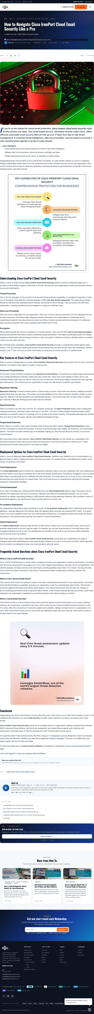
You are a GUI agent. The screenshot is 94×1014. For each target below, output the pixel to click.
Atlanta (44, 959)
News (61, 959)
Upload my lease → (47, 836)
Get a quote (88, 1)
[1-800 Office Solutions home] (5, 7)
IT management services (58, 736)
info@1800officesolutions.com (10, 974)
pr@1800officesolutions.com (10, 978)
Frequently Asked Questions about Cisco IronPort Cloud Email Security (24, 815)
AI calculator (63, 962)
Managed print (28, 952)
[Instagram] (12, 996)
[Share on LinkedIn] (11, 55)
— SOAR (26, 967)
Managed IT (27, 957)
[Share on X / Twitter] (7, 55)
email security (27, 135)
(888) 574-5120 (7, 966)
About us (80, 950)
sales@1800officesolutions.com (11, 976)
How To (12, 18)
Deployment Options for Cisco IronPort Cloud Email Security (20, 812)
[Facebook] (4, 996)
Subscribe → (63, 929)
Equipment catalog (29, 969)
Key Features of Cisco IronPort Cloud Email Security (18, 808)
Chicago (44, 955)
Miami (43, 957)
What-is (62, 957)
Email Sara (14, 792)
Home (5, 18)
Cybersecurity (28, 959)
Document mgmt (28, 955)
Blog (61, 950)
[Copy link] (19, 55)
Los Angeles (45, 952)
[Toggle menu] (90, 7)
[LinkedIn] (8, 996)
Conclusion (6, 818)
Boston (44, 962)
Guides (62, 952)
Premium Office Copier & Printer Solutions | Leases (20, 772)
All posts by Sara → (26, 792)
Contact (80, 952)
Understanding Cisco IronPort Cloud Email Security (18, 805)
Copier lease (27, 950)
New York (44, 950)
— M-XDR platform (29, 962)
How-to (62, 955)
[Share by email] (15, 55)
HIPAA (44, 323)
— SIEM (26, 964)
